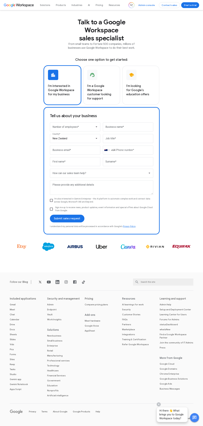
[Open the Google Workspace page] (19, 5)
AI (89, 5)
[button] (194, 417)
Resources (114, 5)
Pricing (99, 5)
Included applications (23, 298)
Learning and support (173, 298)
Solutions (45, 5)
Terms (45, 411)
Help (98, 411)
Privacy (32, 411)
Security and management (63, 298)
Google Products (81, 411)
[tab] (62, 85)
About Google (60, 411)
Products (61, 5)
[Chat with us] (194, 417)
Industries (77, 5)
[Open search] (131, 5)
